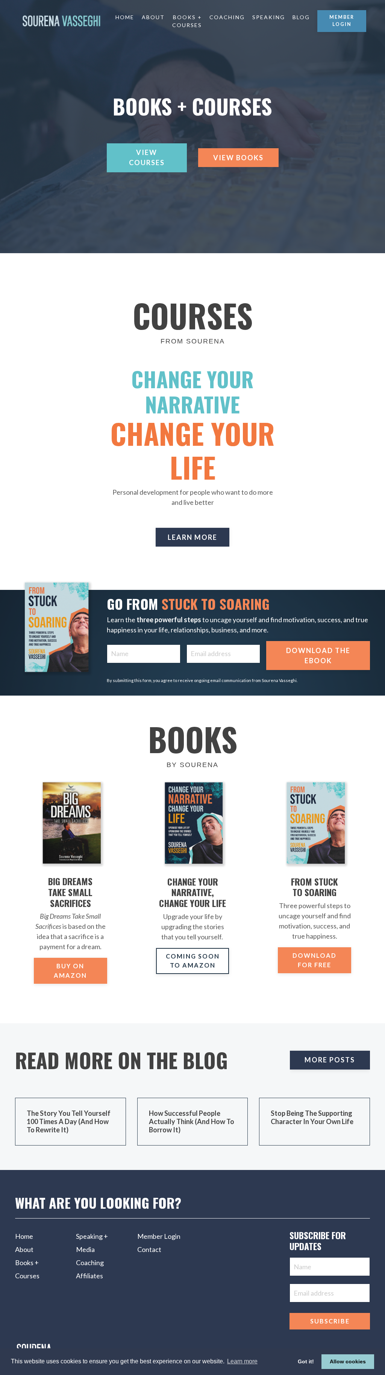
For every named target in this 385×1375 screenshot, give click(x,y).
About (153, 17)
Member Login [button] (341, 20)
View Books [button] (238, 157)
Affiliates (89, 1276)
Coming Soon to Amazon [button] (193, 961)
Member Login (158, 1236)
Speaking (268, 17)
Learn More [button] (192, 537)
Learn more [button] (242, 1361)
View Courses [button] (147, 157)
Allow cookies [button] (348, 1361)
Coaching (227, 17)
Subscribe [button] (330, 1321)
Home (124, 17)
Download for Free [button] (314, 960)
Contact (149, 1249)
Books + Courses (187, 21)
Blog (301, 17)
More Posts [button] (330, 1060)
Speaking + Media (92, 1242)
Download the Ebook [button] (318, 655)
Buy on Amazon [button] (70, 970)
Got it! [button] (306, 1361)
